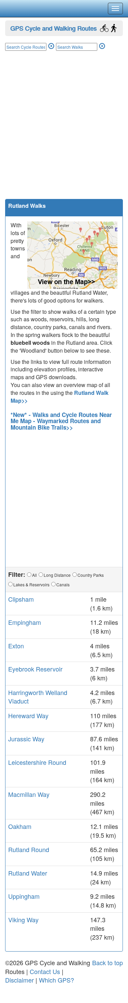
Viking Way (23, 919)
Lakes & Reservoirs (31, 584)
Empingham (24, 622)
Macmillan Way (28, 794)
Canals (63, 584)
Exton (16, 645)
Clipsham (21, 599)
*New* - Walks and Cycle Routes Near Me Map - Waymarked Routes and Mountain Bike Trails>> (61, 421)
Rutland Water (27, 872)
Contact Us (45, 971)
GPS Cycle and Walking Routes (53, 28)
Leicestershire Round (37, 762)
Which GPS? (56, 979)
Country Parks (90, 575)
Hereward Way (28, 715)
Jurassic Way (26, 738)
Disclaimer (19, 979)
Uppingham (24, 896)
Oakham (19, 826)
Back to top (107, 962)
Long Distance (57, 575)
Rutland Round (28, 849)
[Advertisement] (64, 132)
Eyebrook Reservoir (35, 668)
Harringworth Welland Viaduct (37, 697)
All (34, 575)
